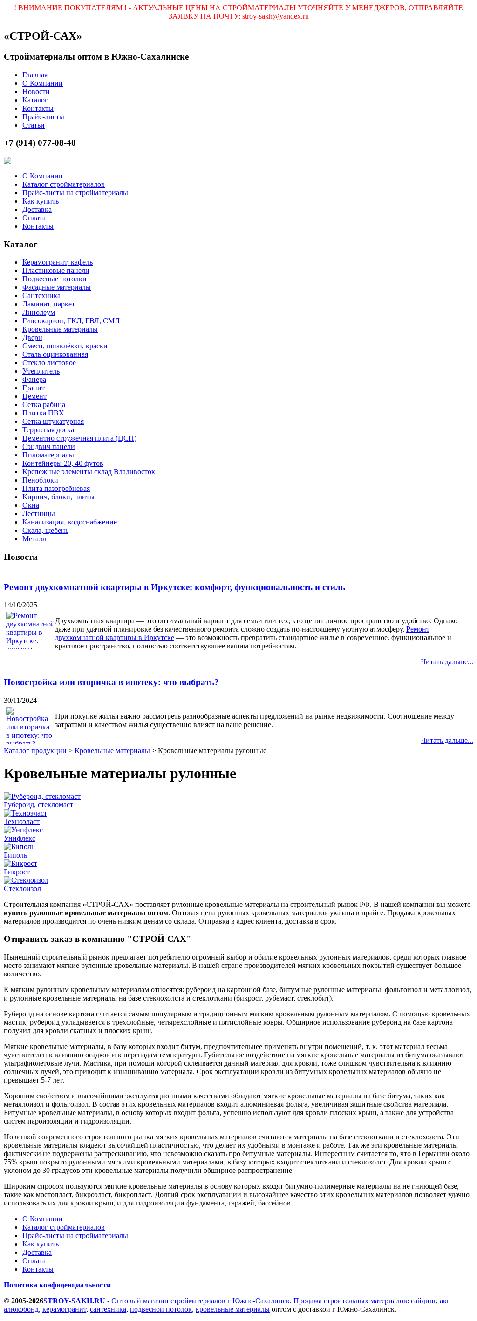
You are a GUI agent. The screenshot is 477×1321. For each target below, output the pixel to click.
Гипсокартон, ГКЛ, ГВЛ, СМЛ (71, 321)
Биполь (15, 855)
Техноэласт (22, 821)
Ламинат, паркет (48, 304)
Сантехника (41, 296)
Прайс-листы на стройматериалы (75, 193)
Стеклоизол (22, 888)
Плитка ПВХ (43, 413)
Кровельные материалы (60, 329)
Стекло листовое (49, 363)
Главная (35, 75)
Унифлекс (19, 838)
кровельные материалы (233, 1309)
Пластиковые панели (55, 270)
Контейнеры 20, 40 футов (62, 463)
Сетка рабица (43, 405)
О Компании (42, 83)
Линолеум (38, 312)
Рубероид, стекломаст (38, 805)
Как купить (40, 201)
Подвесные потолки (54, 279)
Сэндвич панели (48, 446)
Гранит (33, 388)
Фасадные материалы (56, 287)
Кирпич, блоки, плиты (58, 497)
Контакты (38, 108)
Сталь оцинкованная (55, 354)
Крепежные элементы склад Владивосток (88, 472)
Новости (36, 91)
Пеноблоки (40, 480)
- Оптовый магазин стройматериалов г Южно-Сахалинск (166, 1301)
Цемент (34, 396)
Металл (34, 539)
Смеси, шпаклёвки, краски (65, 346)
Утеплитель (41, 371)
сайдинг (423, 1301)
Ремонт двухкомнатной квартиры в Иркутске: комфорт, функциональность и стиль (174, 587)
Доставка (37, 209)
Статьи (33, 125)
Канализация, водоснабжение (69, 522)
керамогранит (64, 1309)
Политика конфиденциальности (57, 1285)
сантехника (108, 1309)
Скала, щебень (45, 530)
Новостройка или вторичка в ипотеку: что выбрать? (111, 682)
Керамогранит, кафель (57, 262)
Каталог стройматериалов (63, 184)
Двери (32, 337)
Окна (30, 505)
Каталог (35, 100)
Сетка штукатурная (53, 421)
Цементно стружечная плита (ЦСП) (79, 438)
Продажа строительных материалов (350, 1301)
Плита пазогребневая (56, 488)
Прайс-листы (43, 117)
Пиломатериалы (48, 455)
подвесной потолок (161, 1309)
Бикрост (17, 872)
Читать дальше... (447, 662)
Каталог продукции (35, 751)
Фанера (34, 379)
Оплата (34, 218)
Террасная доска (48, 430)
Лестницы (38, 514)
